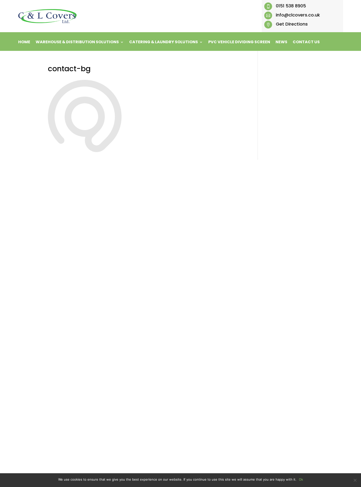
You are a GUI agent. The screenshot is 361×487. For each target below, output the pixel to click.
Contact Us (306, 42)
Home (24, 42)
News (281, 42)
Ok (301, 479)
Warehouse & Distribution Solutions (77, 42)
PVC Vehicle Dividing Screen (239, 42)
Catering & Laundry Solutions (163, 42)
